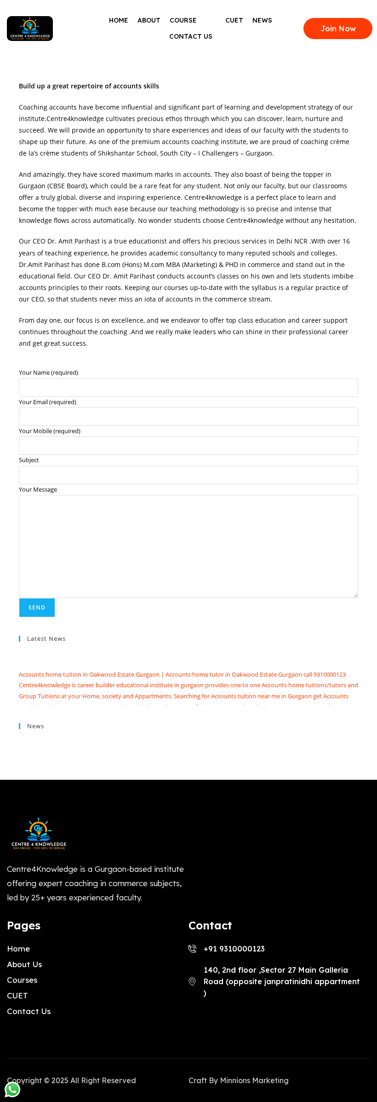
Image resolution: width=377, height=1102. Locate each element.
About (148, 20)
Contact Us (190, 36)
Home (118, 20)
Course (183, 20)
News (262, 20)
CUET (234, 20)
